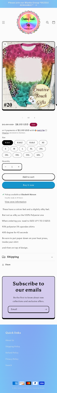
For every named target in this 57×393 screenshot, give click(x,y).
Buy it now (28, 185)
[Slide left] (22, 118)
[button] (3, 22)
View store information (15, 202)
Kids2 (20, 142)
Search (9, 365)
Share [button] (8, 264)
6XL (38, 155)
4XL (17, 155)
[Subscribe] (46, 309)
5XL (28, 155)
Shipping (5, 133)
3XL (6, 155)
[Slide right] (35, 118)
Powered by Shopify (39, 388)
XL (31, 149)
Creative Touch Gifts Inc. (24, 388)
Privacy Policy (12, 359)
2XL (41, 149)
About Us (10, 340)
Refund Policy (12, 353)
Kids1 (7, 142)
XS (43, 142)
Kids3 (32, 142)
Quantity (6, 161)
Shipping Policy (13, 346)
